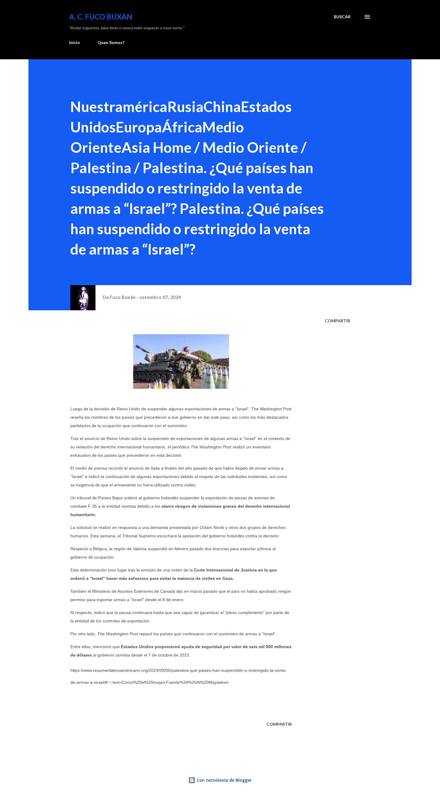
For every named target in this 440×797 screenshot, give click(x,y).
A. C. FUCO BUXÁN (100, 16)
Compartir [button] (337, 320)
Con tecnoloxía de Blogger (223, 780)
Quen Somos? (111, 42)
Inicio (74, 42)
